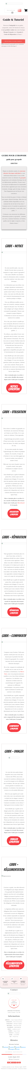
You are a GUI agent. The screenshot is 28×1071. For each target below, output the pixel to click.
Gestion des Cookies (22, 1068)
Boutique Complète (14, 1023)
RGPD (24, 1066)
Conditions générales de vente (8, 1066)
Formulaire (14, 1032)
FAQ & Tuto (14, 1036)
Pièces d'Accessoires (14, 1021)
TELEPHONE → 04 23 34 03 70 (14, 1027)
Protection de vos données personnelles (9, 1068)
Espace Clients (14, 1031)
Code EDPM (14, 1034)
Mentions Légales (18, 1066)
